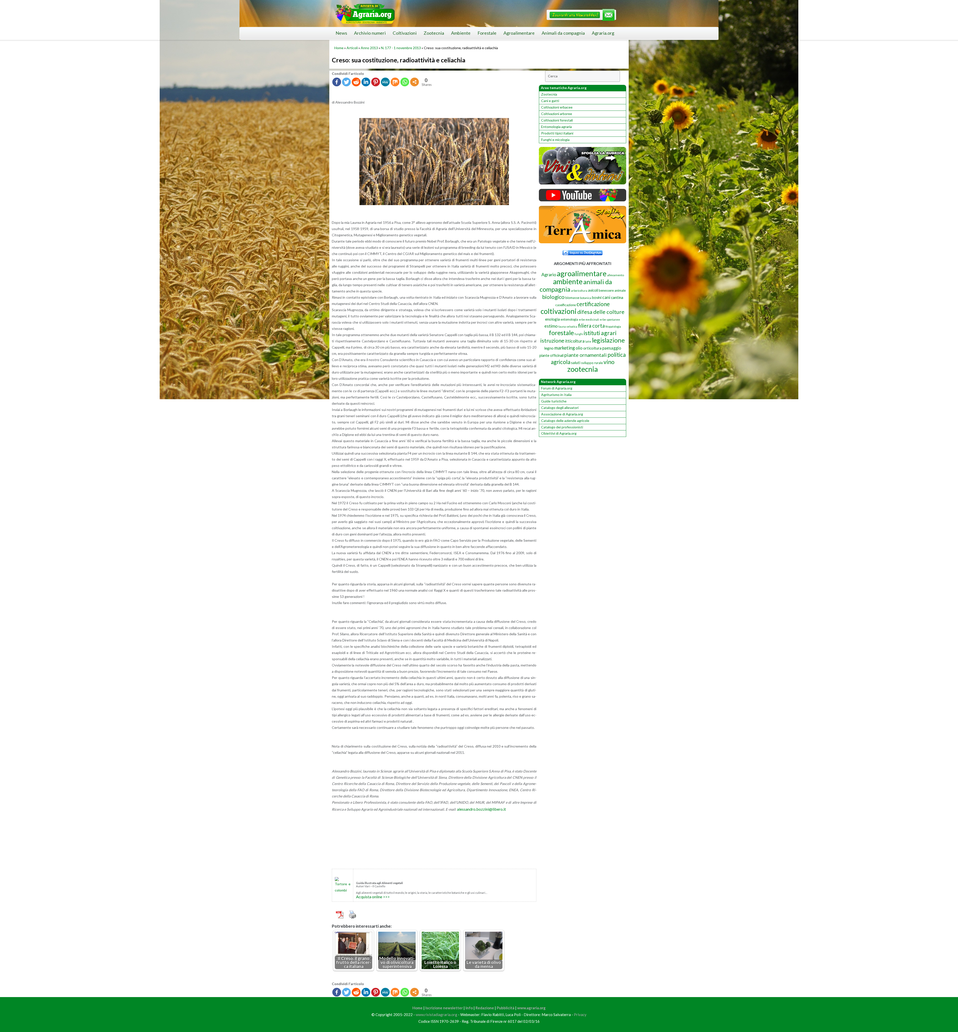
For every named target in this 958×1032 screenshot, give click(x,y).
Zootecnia (434, 33)
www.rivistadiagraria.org (436, 1014)
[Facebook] (336, 82)
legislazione (608, 340)
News (341, 33)
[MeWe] (385, 82)
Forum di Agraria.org (556, 388)
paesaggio (611, 348)
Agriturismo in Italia (556, 394)
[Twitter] (346, 82)
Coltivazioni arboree (556, 114)
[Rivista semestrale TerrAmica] (582, 242)
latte (588, 341)
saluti (575, 362)
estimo (551, 326)
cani (606, 297)
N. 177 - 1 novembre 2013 (401, 48)
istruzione (552, 340)
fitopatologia (613, 326)
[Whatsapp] (404, 82)
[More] (414, 82)
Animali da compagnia (563, 33)
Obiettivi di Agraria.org (559, 433)
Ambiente (461, 33)
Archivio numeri (370, 33)
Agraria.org (603, 33)
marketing (564, 348)
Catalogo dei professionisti (562, 427)
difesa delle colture (600, 311)
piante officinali (551, 355)
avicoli (593, 290)
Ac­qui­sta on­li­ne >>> (373, 896)
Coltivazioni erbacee (557, 107)
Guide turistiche (554, 401)
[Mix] (395, 82)
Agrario (548, 274)
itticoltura (575, 341)
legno (549, 348)
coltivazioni (559, 311)
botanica (585, 298)
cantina (617, 297)
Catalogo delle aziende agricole (565, 420)
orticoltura (592, 348)
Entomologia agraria (556, 127)
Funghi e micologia (555, 139)
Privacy (580, 1014)
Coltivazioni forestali (557, 120)
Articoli (352, 48)
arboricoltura (579, 290)
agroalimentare (581, 273)
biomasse (572, 298)
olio (579, 348)
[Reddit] (356, 82)
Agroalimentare (519, 33)
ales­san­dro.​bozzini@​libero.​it (481, 809)
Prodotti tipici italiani (557, 133)
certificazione (593, 304)
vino (608, 361)
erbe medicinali (589, 319)
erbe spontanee (610, 319)
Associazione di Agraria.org (562, 414)
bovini (596, 297)
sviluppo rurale (592, 363)
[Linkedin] (365, 82)
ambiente (568, 281)
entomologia (569, 319)
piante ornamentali (585, 355)
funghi (579, 334)
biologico (553, 296)
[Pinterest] (375, 82)
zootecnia (582, 369)
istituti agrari (600, 332)
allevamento (615, 275)
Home (339, 48)
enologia (552, 319)
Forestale (487, 33)
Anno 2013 (369, 48)
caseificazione (565, 305)
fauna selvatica (567, 326)
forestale (561, 332)
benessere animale (612, 290)
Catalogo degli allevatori (560, 407)
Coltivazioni (405, 33)
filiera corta (591, 326)
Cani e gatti (550, 101)
